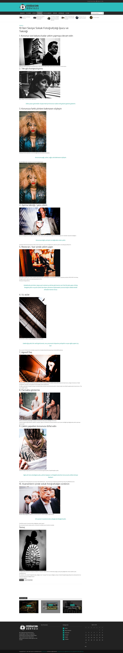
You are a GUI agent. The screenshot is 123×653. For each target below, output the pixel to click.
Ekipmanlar (61, 13)
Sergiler (55, 13)
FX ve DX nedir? (96, 17)
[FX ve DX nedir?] (91, 17)
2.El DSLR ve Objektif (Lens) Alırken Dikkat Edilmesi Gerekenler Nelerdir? (55, 18)
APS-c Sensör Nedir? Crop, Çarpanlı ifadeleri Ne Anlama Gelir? (51, 607)
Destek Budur (44, 651)
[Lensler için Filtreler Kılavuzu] (20, 17)
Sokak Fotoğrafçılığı (28, 580)
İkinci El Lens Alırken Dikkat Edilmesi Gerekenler (41, 17)
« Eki (85, 646)
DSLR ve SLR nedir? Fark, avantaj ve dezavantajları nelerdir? (69, 17)
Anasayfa (22, 13)
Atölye (34, 13)
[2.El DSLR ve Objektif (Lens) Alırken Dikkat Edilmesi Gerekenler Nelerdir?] (48, 18)
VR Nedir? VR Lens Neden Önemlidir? (82, 17)
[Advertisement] (80, 7)
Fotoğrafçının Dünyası (61, 651)
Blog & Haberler (47, 13)
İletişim (67, 13)
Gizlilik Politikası (77, 651)
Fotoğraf (28, 13)
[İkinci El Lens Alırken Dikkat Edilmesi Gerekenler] (34, 17)
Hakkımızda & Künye (70, 651)
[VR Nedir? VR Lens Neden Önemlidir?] (77, 17)
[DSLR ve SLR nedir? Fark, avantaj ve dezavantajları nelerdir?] (62, 17)
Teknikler (39, 13)
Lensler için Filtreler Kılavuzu (26, 17)
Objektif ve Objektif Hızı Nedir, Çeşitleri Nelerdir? (72, 607)
